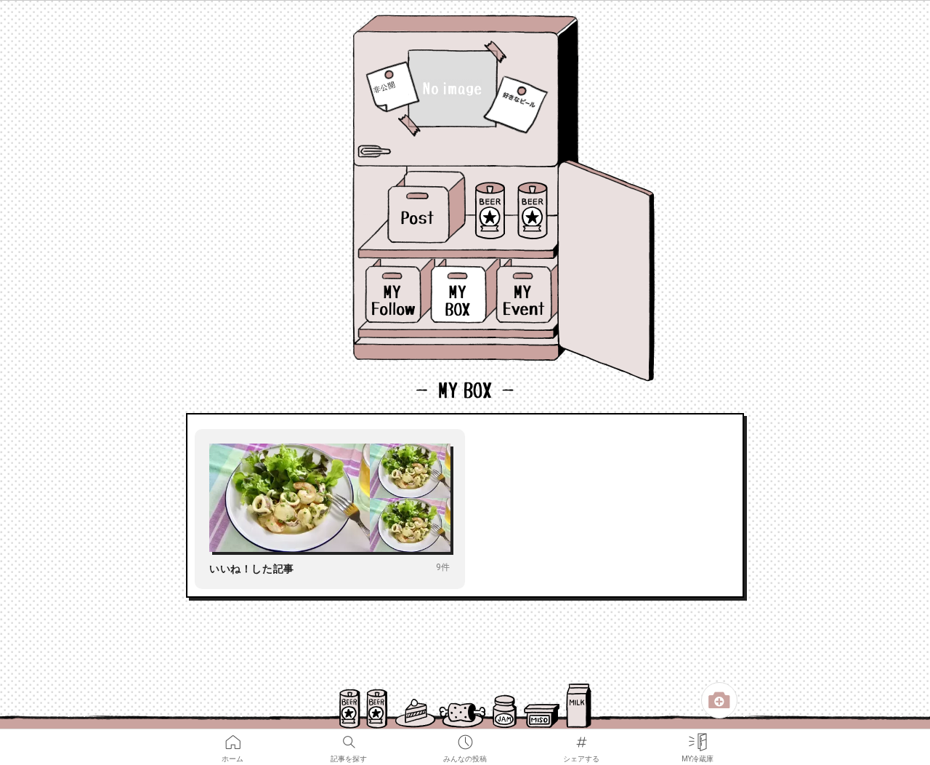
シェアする (581, 737)
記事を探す (349, 737)
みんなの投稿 (465, 737)
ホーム (232, 737)
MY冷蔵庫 (697, 737)
